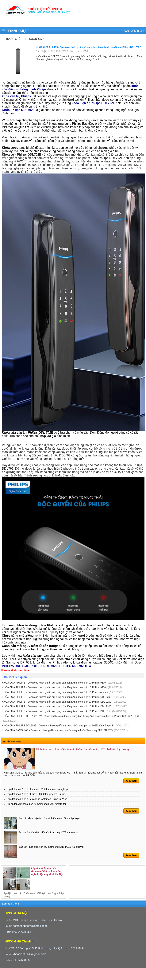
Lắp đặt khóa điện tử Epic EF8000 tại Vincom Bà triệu (36, 794)
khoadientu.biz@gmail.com (29, 954)
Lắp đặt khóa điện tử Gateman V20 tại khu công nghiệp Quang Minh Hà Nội (47, 871)
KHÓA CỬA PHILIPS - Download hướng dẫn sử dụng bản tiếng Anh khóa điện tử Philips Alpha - (62, 692)
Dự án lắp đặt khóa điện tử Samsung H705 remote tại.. (37, 804)
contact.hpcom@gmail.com (30, 925)
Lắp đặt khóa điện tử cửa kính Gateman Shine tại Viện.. (38, 799)
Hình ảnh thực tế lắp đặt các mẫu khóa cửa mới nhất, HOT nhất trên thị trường (82, 749)
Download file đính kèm (15, 670)
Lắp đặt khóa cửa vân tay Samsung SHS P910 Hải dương (51, 846)
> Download (34, 39)
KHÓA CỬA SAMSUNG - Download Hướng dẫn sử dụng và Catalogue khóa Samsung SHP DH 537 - (65, 730)
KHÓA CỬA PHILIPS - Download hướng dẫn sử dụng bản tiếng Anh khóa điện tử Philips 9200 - (62, 687)
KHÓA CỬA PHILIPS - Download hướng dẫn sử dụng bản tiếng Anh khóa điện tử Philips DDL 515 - (64, 711)
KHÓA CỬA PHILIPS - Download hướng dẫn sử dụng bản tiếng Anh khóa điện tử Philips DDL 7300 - (64, 706)
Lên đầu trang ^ (11, 903)
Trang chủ (13, 39)
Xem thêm (131, 780)
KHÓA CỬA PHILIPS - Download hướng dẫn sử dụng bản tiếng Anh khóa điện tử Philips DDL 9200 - (64, 701)
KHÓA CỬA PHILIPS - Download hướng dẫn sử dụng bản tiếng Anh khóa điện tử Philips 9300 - (62, 682)
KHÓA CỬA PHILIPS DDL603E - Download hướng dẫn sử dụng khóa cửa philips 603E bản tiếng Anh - (65, 725)
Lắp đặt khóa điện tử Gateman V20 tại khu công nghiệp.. (38, 789)
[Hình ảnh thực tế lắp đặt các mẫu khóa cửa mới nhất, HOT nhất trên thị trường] (19, 759)
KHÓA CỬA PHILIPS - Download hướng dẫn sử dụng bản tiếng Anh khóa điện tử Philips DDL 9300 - (64, 697)
